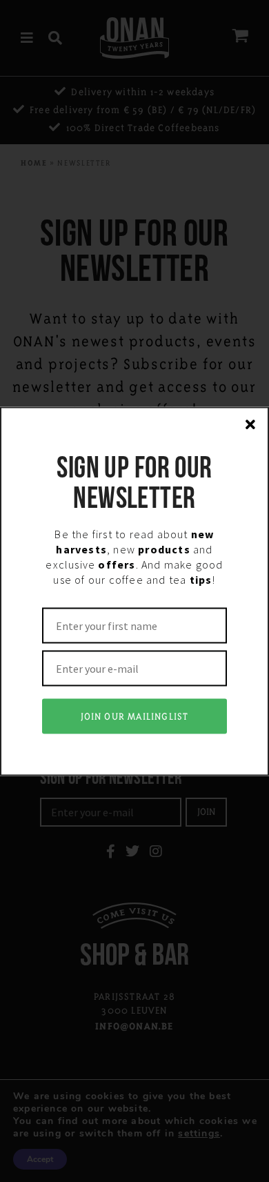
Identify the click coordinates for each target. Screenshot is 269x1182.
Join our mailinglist (135, 716)
